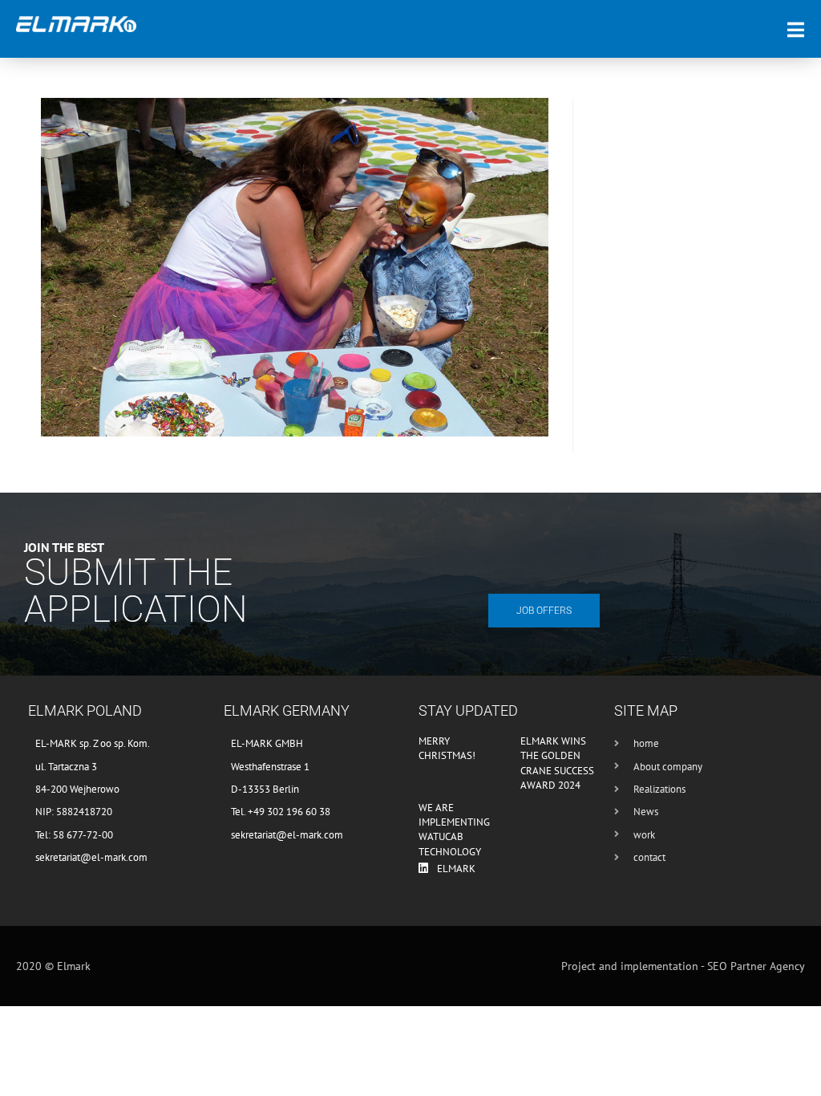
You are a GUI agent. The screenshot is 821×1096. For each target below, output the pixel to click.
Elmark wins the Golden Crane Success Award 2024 (557, 763)
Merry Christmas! (447, 748)
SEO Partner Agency (756, 966)
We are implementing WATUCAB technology (454, 830)
